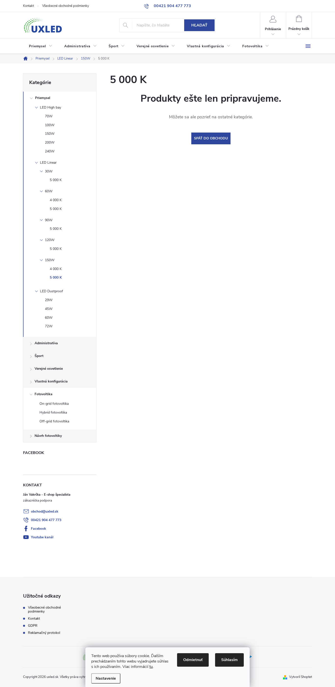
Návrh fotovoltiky (48, 435)
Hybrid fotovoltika (53, 412)
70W (48, 116)
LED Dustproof (51, 291)
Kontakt (28, 6)
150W (49, 133)
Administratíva (46, 343)
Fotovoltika (43, 394)
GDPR (33, 626)
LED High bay (50, 107)
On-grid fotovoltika (54, 403)
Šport (39, 356)
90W (48, 220)
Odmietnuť (193, 659)
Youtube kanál (42, 537)
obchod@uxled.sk (44, 511)
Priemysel (42, 98)
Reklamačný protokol (44, 633)
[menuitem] (40, 46)
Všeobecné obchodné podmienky (65, 6)
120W (49, 240)
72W (48, 326)
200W (49, 142)
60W (48, 191)
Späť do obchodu (211, 138)
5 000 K (56, 180)
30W (48, 171)
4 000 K (56, 200)
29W (48, 300)
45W (48, 309)
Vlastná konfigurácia (51, 381)
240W (49, 151)
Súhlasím (229, 659)
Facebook (38, 528)
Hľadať (199, 25)
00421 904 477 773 (46, 520)
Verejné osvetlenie (49, 368)
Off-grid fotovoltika (54, 421)
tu (151, 666)
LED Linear (48, 162)
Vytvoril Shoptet (300, 677)
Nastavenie (106, 678)
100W (49, 125)
